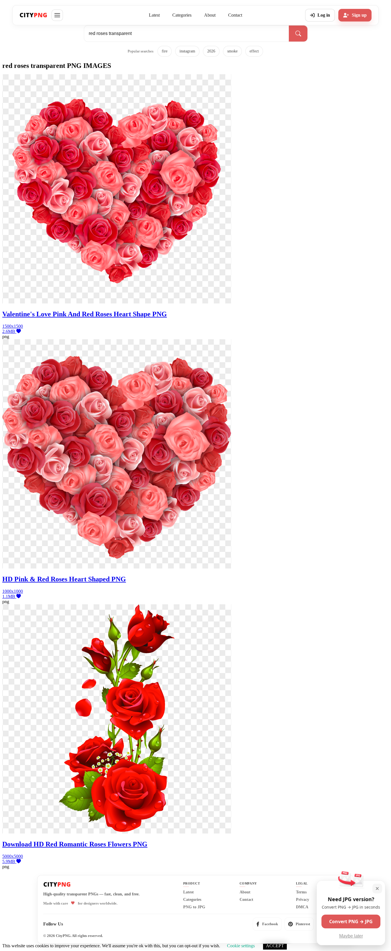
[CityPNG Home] (33, 15)
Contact (235, 15)
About (210, 15)
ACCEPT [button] (275, 945)
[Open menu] (57, 15)
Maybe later (351, 936)
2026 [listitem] (211, 51)
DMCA (302, 907)
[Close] (377, 888)
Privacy (302, 899)
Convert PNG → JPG (351, 921)
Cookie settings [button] (241, 945)
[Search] (298, 34)
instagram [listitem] (187, 51)
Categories (181, 15)
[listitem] (267, 924)
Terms (301, 892)
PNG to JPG (194, 907)
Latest (154, 15)
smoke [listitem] (232, 51)
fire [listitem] (164, 51)
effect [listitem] (254, 51)
